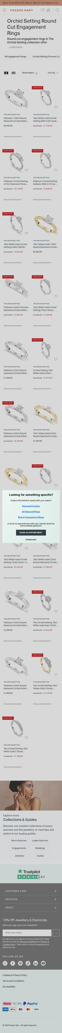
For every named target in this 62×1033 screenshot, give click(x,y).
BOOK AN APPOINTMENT (31, 532)
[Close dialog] (57, 492)
